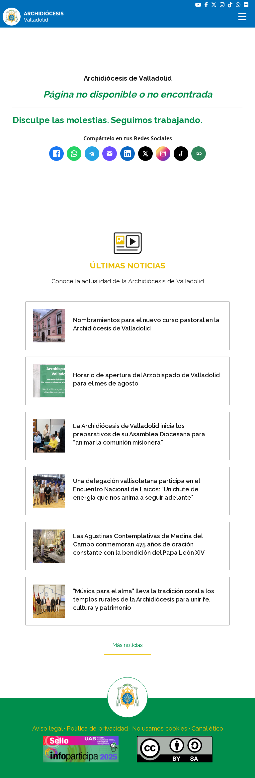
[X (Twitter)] (145, 153)
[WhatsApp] (74, 153)
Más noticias (127, 645)
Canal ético (207, 728)
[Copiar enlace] (198, 153)
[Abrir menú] (243, 16)
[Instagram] (163, 153)
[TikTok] (181, 153)
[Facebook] (56, 153)
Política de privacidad (97, 728)
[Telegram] (92, 153)
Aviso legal (47, 728)
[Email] (109, 153)
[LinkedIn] (127, 153)
